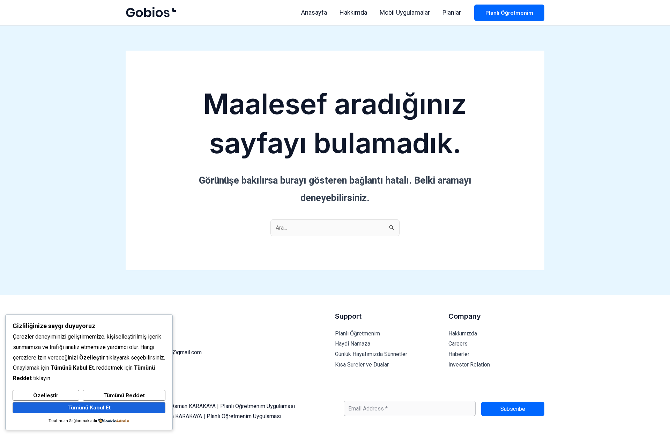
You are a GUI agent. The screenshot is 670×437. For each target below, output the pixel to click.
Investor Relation (469, 364)
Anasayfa (314, 12)
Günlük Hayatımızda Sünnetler (371, 354)
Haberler (458, 354)
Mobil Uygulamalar (405, 12)
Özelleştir (45, 395)
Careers (458, 343)
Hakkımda (353, 12)
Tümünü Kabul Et (89, 407)
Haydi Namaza (352, 343)
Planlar (451, 12)
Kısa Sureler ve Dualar (362, 364)
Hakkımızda (462, 333)
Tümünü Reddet (124, 395)
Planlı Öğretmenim (357, 333)
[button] (509, 13)
